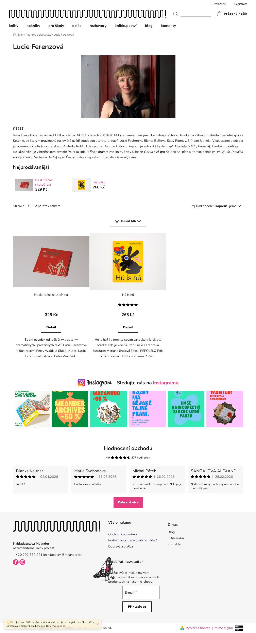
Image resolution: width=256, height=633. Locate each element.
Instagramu (165, 382)
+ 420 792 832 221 (27, 555)
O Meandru (176, 538)
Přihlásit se (137, 606)
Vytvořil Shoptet (198, 628)
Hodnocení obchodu (128, 448)
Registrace (240, 4)
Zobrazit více (128, 502)
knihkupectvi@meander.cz (62, 555)
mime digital (222, 628)
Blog (171, 532)
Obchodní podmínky (122, 534)
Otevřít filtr (128, 221)
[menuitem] (15, 26)
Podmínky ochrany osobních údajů (132, 540)
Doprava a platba (120, 546)
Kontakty (174, 544)
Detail (51, 327)
